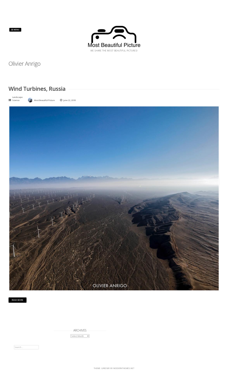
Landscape (17, 97)
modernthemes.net (123, 368)
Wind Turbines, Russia (37, 88)
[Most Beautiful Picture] (114, 48)
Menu (16, 29)
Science (16, 100)
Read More (17, 300)
